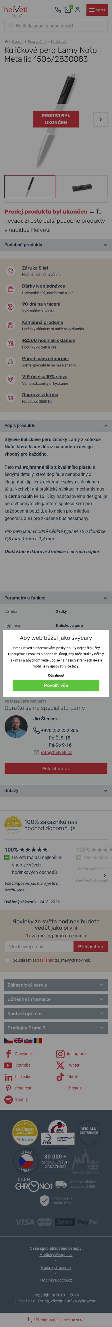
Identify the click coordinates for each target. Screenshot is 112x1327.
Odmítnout (56, 676)
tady (75, 666)
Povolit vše (56, 685)
